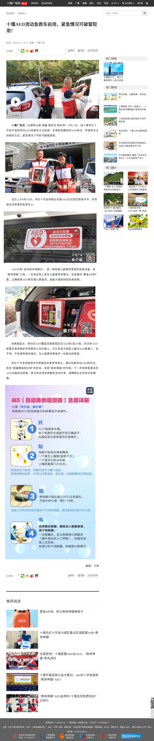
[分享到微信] (23, 51)
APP (115, 3)
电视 (70, 3)
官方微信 (127, 3)
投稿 (81, 51)
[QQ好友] (36, 51)
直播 (84, 3)
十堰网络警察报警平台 (50, 736)
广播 (77, 3)
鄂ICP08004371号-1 (140, 727)
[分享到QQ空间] (27, 51)
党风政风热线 (46, 3)
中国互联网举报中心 (90, 736)
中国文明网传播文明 (111, 736)
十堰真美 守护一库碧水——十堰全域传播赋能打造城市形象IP (133, 109)
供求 (106, 3)
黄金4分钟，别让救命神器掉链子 (61, 611)
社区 (99, 3)
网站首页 (34, 3)
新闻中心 (22, 13)
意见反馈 (92, 51)
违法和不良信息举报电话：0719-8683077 (27, 736)
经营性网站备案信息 (69, 736)
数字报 (140, 3)
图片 (92, 3)
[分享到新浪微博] (32, 51)
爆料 (71, 51)
